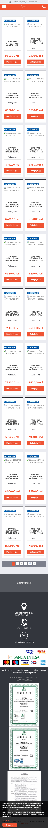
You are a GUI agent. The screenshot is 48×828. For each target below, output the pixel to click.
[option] (24, 583)
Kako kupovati (23, 670)
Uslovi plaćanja (39, 670)
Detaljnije (10, 62)
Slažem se (9, 825)
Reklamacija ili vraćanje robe (24, 672)
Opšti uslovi (7, 670)
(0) (26, 7)
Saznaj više (6, 820)
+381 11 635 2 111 (24, 628)
